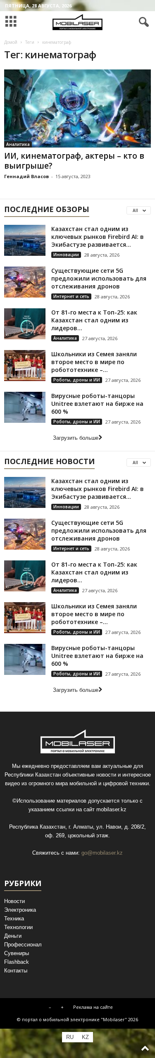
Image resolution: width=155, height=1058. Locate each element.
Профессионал (23, 944)
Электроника (20, 910)
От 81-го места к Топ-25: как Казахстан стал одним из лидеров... (94, 320)
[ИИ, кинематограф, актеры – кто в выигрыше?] (77, 108)
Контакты (15, 970)
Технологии (18, 927)
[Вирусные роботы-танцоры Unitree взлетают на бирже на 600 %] (24, 407)
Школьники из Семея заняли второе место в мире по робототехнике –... (94, 362)
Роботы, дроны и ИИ (76, 380)
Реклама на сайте (93, 1007)
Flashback (16, 962)
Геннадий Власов (26, 176)
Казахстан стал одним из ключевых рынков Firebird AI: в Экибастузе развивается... (97, 236)
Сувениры (16, 953)
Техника (14, 918)
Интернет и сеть (71, 296)
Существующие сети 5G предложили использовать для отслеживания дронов (98, 278)
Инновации (66, 254)
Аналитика (18, 144)
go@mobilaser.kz (102, 853)
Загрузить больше (75, 438)
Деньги (12, 936)
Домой (10, 42)
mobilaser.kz (111, 809)
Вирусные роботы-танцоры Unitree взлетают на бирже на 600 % (97, 403)
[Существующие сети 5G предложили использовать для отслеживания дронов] (24, 282)
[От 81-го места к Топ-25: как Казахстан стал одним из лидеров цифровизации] (24, 323)
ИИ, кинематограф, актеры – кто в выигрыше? (74, 160)
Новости (14, 901)
